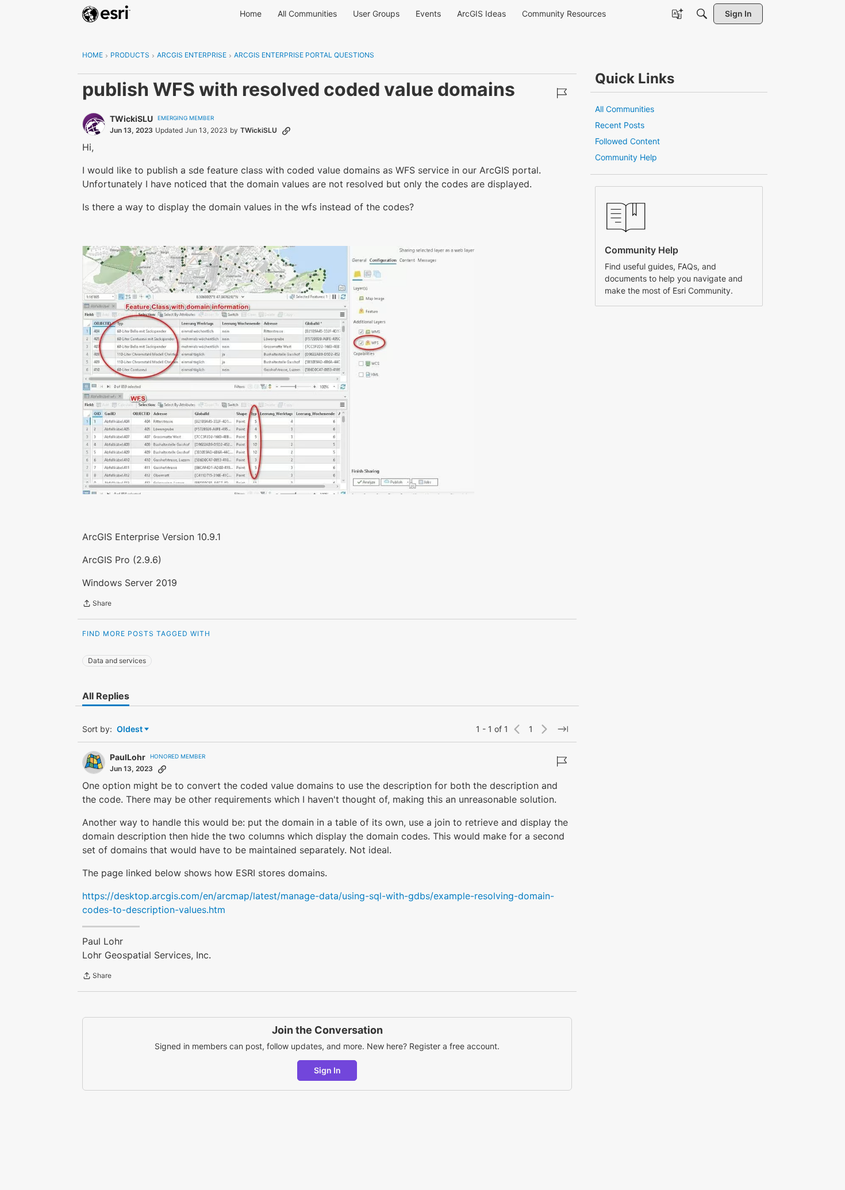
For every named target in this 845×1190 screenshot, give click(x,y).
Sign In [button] (327, 1070)
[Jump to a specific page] (563, 729)
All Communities (624, 109)
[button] (278, 370)
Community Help (626, 157)
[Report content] (561, 93)
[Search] (702, 13)
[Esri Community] (106, 13)
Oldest (130, 729)
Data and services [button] (117, 660)
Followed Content (627, 141)
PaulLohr (127, 757)
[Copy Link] (286, 130)
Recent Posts (619, 125)
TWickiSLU (131, 119)
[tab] (105, 696)
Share (97, 604)
